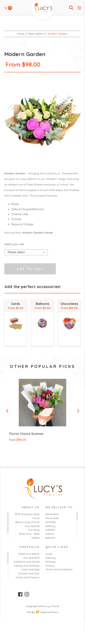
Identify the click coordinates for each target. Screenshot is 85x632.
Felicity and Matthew (27, 565)
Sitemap (50, 561)
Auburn (49, 533)
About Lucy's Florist (27, 522)
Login (49, 553)
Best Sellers (36, 33)
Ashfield (50, 529)
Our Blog (34, 529)
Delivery (50, 557)
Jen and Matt (31, 557)
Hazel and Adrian (29, 553)
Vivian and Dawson (28, 577)
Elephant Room (50, 612)
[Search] (71, 7)
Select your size (14, 244)
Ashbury (50, 526)
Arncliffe (50, 522)
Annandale (52, 518)
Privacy (49, 565)
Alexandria (51, 514)
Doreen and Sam (29, 573)
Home (21, 33)
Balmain (50, 537)
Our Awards (32, 526)
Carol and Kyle (30, 569)
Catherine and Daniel (26, 561)
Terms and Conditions (58, 569)
